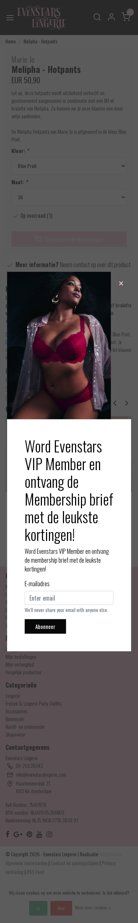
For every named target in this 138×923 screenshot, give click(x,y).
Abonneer (45, 626)
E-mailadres (37, 583)
